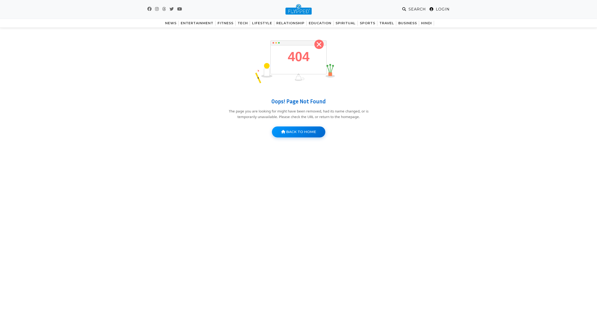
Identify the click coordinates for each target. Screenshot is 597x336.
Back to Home (300, 132)
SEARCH (416, 9)
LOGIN (442, 9)
